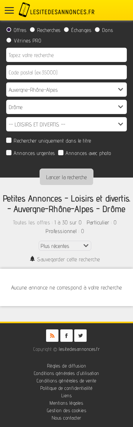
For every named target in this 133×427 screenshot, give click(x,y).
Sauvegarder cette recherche (68, 259)
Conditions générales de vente (66, 381)
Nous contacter (66, 418)
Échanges (81, 30)
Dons (107, 30)
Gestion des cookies (67, 410)
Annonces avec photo (88, 153)
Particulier (98, 222)
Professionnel (61, 231)
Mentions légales (66, 403)
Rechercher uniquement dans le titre (52, 141)
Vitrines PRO (27, 40)
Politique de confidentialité (66, 388)
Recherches (49, 30)
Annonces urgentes (34, 153)
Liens (66, 395)
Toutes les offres (31, 222)
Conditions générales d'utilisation (66, 373)
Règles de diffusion (66, 366)
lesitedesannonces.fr (79, 349)
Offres (20, 30)
